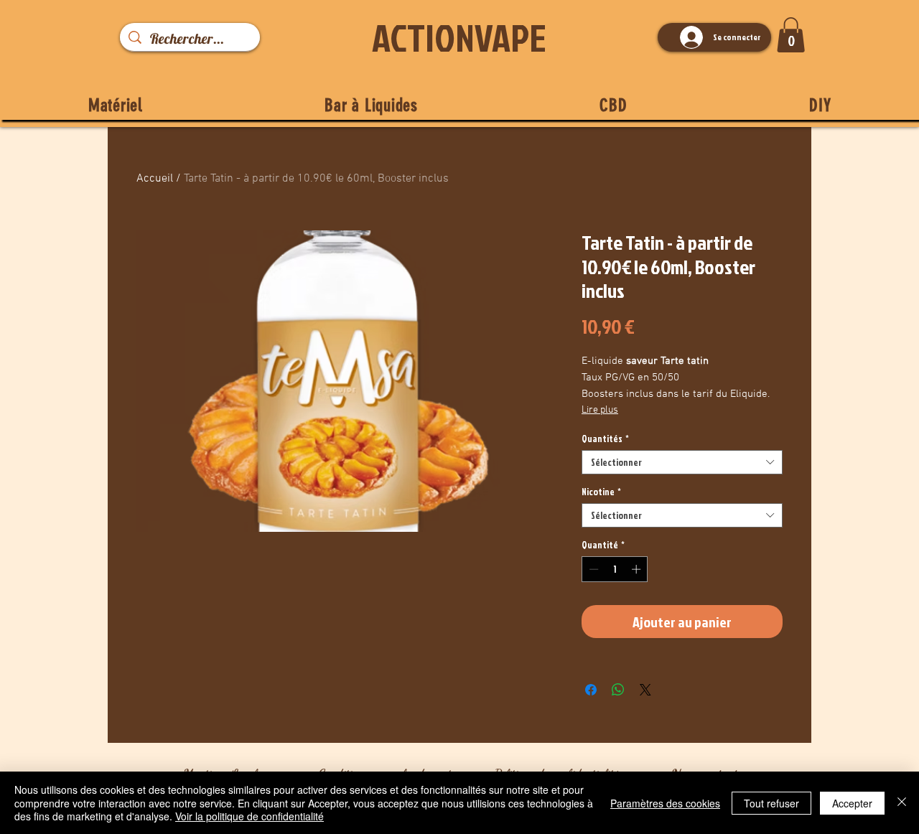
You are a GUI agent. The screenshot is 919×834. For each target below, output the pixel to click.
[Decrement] (592, 569)
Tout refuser (771, 803)
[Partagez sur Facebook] (591, 689)
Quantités (605, 438)
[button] (791, 34)
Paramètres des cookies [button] (665, 803)
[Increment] (637, 569)
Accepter (852, 803)
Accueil (154, 179)
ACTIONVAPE (459, 37)
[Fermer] (901, 803)
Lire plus (600, 410)
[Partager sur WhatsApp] (618, 689)
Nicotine (601, 491)
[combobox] (682, 462)
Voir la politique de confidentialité (249, 816)
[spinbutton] (615, 569)
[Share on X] (645, 689)
